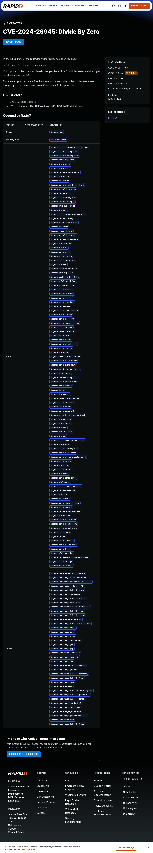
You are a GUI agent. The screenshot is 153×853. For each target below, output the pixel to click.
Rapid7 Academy (103, 805)
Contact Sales (16, 832)
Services (53, 6)
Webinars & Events (75, 794)
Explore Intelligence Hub (23, 754)
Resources (67, 6)
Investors (42, 807)
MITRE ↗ (112, 118)
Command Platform (19, 786)
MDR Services (16, 797)
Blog (67, 780)
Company (93, 6)
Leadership (43, 785)
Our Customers (45, 796)
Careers (41, 812)
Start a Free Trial (17, 814)
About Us (42, 780)
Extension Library (104, 800)
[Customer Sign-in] (125, 6)
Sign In (98, 780)
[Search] (113, 6)
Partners (80, 6)
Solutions (13, 800)
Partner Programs (47, 802)
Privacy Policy (28, 850)
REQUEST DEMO (13, 42)
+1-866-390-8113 (132, 778)
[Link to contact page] (119, 6)
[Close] (148, 847)
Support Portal (102, 785)
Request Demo (139, 6)
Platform (40, 6)
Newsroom (43, 791)
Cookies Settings (126, 847)
